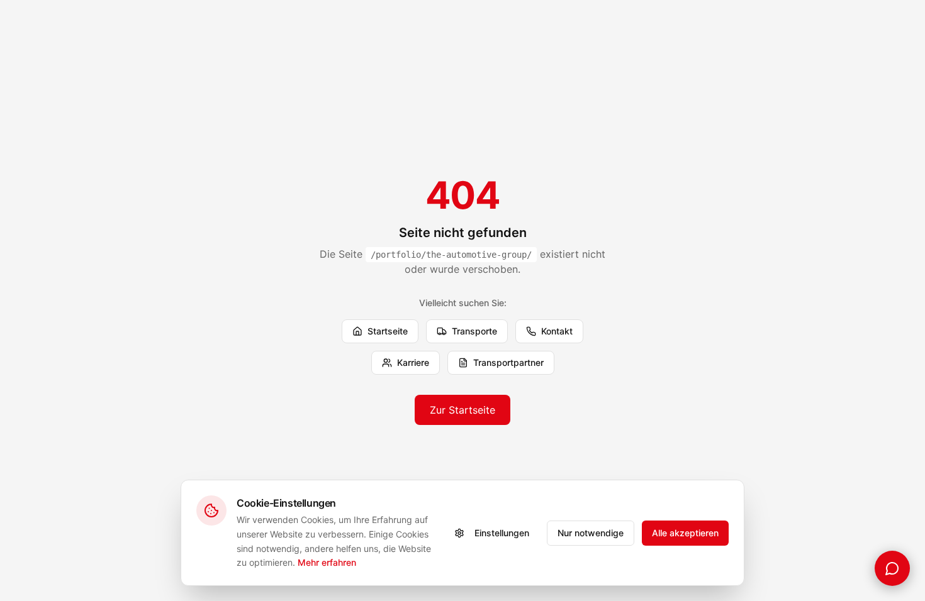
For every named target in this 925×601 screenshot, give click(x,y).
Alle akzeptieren (685, 532)
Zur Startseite (462, 410)
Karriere (413, 362)
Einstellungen (501, 532)
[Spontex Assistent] (892, 568)
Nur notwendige (591, 532)
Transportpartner (508, 362)
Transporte (474, 331)
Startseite (387, 331)
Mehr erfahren (327, 562)
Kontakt (557, 331)
